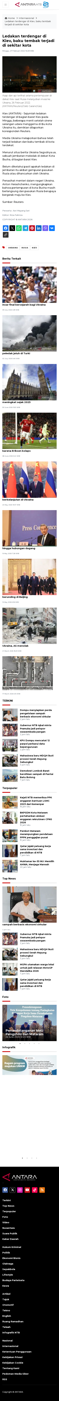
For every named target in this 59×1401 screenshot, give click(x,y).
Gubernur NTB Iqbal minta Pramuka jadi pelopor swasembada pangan (35, 728)
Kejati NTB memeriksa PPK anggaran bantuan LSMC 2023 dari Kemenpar (36, 801)
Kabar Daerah (10, 1239)
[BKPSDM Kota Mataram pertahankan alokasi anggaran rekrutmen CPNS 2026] (10, 817)
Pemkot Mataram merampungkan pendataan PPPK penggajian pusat (36, 834)
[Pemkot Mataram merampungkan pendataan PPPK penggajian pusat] (10, 835)
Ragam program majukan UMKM (25, 1148)
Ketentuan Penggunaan (16, 1351)
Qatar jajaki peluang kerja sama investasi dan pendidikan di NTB (35, 849)
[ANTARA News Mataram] (32, 4)
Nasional (7, 1340)
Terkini (6, 1200)
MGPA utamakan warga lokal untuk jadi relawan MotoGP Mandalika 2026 (37, 968)
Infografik (8, 1047)
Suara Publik (9, 1233)
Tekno (6, 1310)
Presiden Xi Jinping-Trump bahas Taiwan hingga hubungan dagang (28, 546)
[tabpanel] (29, 1023)
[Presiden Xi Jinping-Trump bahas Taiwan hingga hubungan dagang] (29, 528)
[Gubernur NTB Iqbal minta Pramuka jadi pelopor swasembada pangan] (10, 729)
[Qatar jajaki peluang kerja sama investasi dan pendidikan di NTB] (10, 850)
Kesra (5, 1285)
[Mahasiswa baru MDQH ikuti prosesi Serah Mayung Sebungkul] (10, 760)
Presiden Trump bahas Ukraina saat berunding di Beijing (25, 595)
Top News (9, 878)
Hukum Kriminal (11, 1247)
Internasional (26, 18)
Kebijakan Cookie (12, 1362)
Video (5, 1222)
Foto (5, 996)
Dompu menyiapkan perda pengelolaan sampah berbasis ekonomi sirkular (36, 713)
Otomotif (8, 1305)
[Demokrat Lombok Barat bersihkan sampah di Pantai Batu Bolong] (10, 775)
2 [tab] (24, 1043)
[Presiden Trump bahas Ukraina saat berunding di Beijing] (29, 576)
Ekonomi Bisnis (11, 1258)
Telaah (6, 1327)
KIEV (34, 248)
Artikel (6, 1293)
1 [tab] (20, 1043)
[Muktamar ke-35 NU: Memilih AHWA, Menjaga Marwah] (10, 865)
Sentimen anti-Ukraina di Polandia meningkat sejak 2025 (23, 400)
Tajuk (5, 1299)
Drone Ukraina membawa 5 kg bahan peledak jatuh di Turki (26, 352)
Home (11, 18)
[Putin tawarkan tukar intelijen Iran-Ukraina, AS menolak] (29, 625)
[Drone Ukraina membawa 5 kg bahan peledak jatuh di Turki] (29, 333)
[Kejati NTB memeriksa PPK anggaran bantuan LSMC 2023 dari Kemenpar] (10, 802)
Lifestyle (7, 1274)
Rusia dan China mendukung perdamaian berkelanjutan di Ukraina (28, 498)
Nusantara (8, 1228)
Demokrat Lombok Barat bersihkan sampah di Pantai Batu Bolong (36, 774)
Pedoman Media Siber (15, 1373)
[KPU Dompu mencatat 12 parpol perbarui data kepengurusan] (10, 744)
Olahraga (7, 1263)
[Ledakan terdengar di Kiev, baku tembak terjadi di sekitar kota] (29, 904)
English (6, 1316)
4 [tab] (34, 1043)
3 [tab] (29, 1043)
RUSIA (25, 248)
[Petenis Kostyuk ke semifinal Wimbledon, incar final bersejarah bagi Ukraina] (29, 284)
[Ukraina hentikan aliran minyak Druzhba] (27, 672)
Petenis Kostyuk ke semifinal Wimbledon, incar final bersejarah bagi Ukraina (28, 303)
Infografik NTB (11, 1332)
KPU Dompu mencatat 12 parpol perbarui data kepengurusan (35, 744)
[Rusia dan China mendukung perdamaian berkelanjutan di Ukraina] (29, 479)
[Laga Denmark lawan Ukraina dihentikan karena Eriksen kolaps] (29, 430)
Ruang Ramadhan (12, 1321)
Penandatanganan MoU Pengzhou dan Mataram (24, 1032)
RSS (4, 1379)
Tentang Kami (10, 1368)
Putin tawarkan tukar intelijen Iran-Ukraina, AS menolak (24, 644)
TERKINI (7, 700)
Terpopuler (9, 788)
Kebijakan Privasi (12, 1357)
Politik (6, 1252)
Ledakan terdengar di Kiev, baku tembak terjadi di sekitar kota (28, 23)
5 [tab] (39, 1043)
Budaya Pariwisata (13, 1280)
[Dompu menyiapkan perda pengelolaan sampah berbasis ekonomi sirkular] (10, 714)
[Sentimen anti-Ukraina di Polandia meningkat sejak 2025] (29, 381)
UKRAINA (13, 248)
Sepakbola (8, 1269)
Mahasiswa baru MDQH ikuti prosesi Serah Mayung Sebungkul (36, 759)
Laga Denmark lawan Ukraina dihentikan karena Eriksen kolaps (28, 449)
